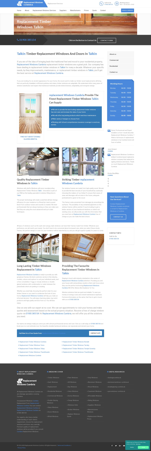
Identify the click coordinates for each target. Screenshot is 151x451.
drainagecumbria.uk (114, 378)
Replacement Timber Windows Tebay (32, 349)
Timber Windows (53, 378)
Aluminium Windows (95, 382)
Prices (86, 10)
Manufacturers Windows (92, 411)
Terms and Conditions (64, 445)
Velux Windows (73, 391)
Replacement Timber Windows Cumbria (33, 342)
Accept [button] (143, 447)
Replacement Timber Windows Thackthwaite (35, 352)
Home (19, 10)
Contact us (114, 72)
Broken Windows (73, 409)
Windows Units (73, 405)
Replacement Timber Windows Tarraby (76, 345)
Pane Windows (73, 378)
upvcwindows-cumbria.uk (116, 391)
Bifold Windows (53, 416)
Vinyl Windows (93, 378)
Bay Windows (72, 387)
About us (113, 54)
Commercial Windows (55, 396)
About (27, 10)
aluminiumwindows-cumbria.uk (118, 382)
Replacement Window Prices (95, 418)
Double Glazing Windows (52, 401)
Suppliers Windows (94, 405)
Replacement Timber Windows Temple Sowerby (79, 349)
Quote (94, 10)
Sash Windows (53, 382)
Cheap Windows (73, 400)
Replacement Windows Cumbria (30, 355)
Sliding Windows (93, 400)
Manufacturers (75, 10)
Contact (103, 10)
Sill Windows (72, 382)
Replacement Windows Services (44, 10)
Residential (114, 66)
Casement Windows (94, 391)
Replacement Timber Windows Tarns (32, 345)
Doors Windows (53, 412)
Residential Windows (55, 391)
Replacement (52, 387)
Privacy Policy (21, 448)
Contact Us (95, 333)
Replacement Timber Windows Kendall (76, 342)
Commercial (114, 60)
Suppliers (63, 10)
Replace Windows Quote (73, 415)
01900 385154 (108, 4)
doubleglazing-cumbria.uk (116, 387)
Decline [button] (132, 447)
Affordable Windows (95, 396)
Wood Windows (93, 387)
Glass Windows (53, 407)
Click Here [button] (138, 444)
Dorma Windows (73, 396)
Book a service (127, 10)
